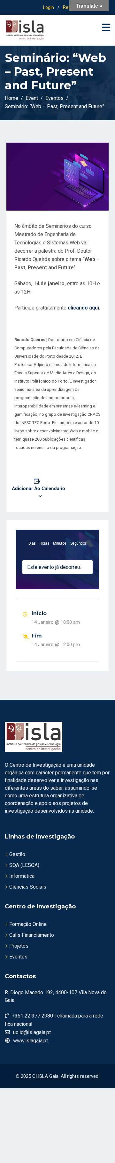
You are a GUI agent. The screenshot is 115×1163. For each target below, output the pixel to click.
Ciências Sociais (27, 887)
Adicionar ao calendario (38, 488)
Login (48, 7)
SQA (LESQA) (24, 865)
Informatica (21, 876)
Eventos (18, 957)
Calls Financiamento (31, 935)
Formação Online (28, 924)
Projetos (18, 946)
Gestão (17, 854)
